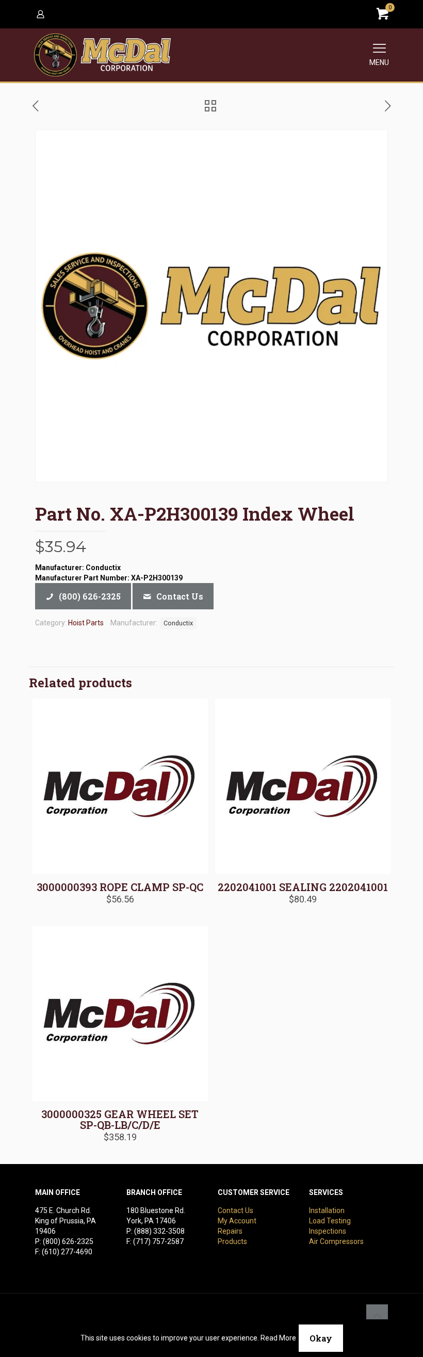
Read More (278, 1338)
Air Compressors (336, 1241)
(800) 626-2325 (68, 1241)
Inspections (327, 1231)
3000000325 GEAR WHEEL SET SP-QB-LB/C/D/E (120, 1119)
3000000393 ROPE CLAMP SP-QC (120, 887)
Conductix (178, 623)
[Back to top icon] (377, 1315)
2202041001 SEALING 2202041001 (303, 887)
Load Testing (330, 1221)
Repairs (230, 1231)
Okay (321, 1338)
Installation (327, 1210)
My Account (237, 1221)
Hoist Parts (86, 623)
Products (232, 1241)
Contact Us (235, 1210)
